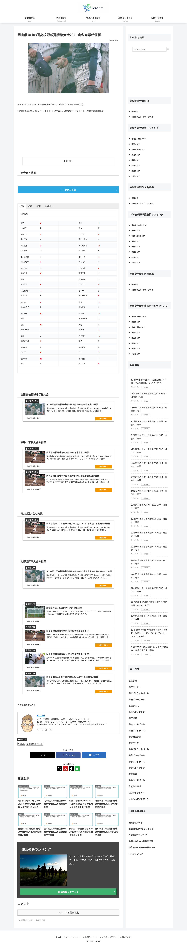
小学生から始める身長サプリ (142, 847)
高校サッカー (135, 686)
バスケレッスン (136, 853)
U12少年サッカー (137, 792)
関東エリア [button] (136, 144)
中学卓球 (133, 773)
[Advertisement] (42, 133)
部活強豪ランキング (68, 891)
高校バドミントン (137, 711)
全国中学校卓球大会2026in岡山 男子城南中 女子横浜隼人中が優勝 (149, 648)
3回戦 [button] (39, 206)
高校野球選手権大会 (35, 744)
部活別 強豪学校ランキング (141, 828)
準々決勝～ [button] (49, 206)
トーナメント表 (68, 189)
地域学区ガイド (136, 822)
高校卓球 (133, 718)
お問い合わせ (125, 937)
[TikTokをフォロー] (46, 730)
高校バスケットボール (139, 693)
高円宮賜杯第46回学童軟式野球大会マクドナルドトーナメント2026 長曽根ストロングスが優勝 (149, 633)
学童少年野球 (135, 786)
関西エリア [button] (136, 160)
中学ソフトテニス (137, 761)
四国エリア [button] (136, 171)
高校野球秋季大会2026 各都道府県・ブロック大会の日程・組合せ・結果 (148, 381)
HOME (58, 937)
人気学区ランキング (138, 835)
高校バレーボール (137, 699)
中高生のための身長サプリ (141, 841)
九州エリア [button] (136, 176)
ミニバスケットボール (139, 798)
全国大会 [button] (135, 111)
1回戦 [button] (22, 206)
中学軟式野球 (135, 736)
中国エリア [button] (136, 165)
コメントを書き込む (68, 912)
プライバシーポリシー (108, 937)
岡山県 (22, 744)
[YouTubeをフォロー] (42, 730)
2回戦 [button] (30, 206)
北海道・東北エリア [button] (139, 139)
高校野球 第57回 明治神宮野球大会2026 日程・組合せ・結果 (149, 603)
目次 (66, 160)
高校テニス (134, 705)
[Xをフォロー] (38, 730)
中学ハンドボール (137, 780)
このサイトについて (72, 937)
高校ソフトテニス (137, 730)
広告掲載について (90, 937)
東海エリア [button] (136, 155)
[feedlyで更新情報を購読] (50, 730)
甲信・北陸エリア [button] (138, 149)
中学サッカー (135, 742)
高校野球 (23, 739)
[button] (168, 49)
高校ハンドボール (137, 724)
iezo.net (41, 715)
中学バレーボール (137, 755)
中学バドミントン (137, 767)
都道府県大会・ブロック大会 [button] (142, 117)
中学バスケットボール (139, 749)
